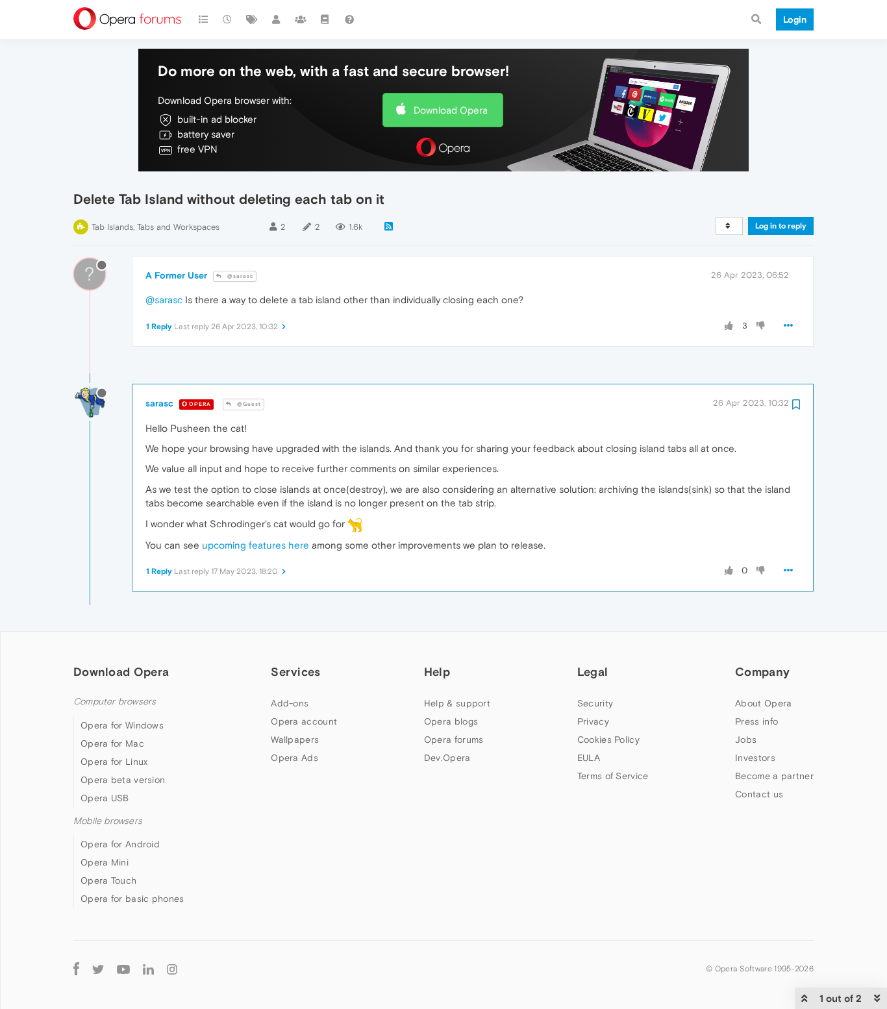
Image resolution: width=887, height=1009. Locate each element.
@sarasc (239, 276)
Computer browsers (114, 701)
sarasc (159, 403)
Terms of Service (613, 776)
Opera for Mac (112, 743)
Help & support (457, 703)
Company (762, 672)
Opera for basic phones (132, 898)
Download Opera (451, 110)
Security (595, 703)
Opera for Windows (122, 725)
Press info (756, 721)
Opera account (304, 721)
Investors (755, 758)
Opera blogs (451, 721)
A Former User (176, 275)
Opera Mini (105, 862)
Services (295, 672)
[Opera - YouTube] (123, 968)
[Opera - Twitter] (98, 968)
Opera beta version (123, 780)
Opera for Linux (114, 761)
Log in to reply (780, 225)
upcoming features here (255, 545)
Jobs (745, 739)
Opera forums (454, 739)
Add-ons (289, 703)
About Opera (763, 703)
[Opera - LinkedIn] (148, 968)
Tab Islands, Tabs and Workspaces (155, 227)
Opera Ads (294, 758)
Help (437, 672)
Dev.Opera (447, 758)
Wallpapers (295, 739)
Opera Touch (108, 880)
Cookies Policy (608, 739)
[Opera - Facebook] (76, 968)
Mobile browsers (107, 821)
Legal (592, 672)
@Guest (248, 404)
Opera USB (105, 798)
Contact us (759, 794)
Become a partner (774, 776)
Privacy (593, 721)
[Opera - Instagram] (172, 968)
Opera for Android (120, 844)
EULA (588, 758)
